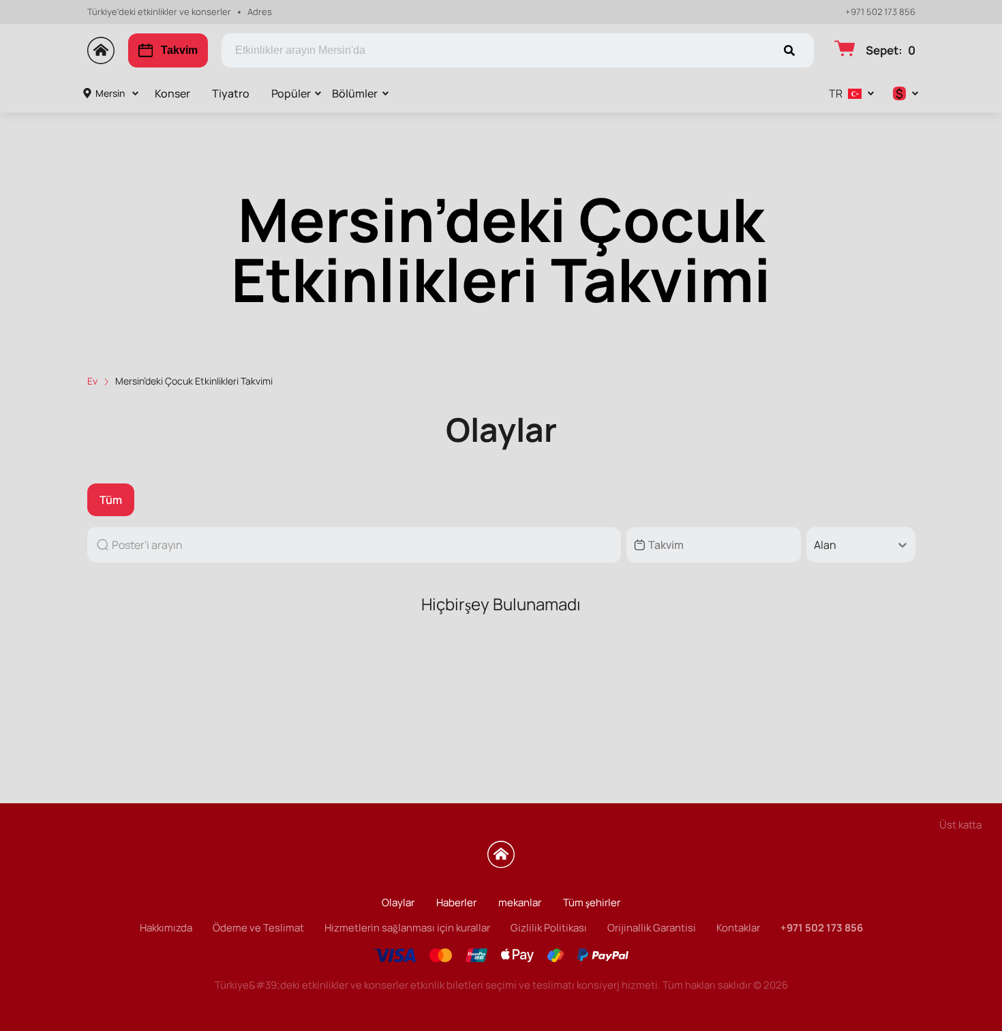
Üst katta (960, 825)
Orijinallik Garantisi (651, 928)
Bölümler (355, 93)
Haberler (456, 902)
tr (835, 93)
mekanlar (519, 902)
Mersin (110, 93)
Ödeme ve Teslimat (258, 928)
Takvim (179, 50)
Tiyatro (230, 93)
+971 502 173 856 (880, 12)
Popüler (291, 93)
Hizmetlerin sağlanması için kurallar (407, 928)
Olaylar (398, 902)
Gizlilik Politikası (549, 928)
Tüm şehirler (591, 902)
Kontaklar (738, 928)
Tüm (111, 499)
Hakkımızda (166, 928)
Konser (172, 93)
